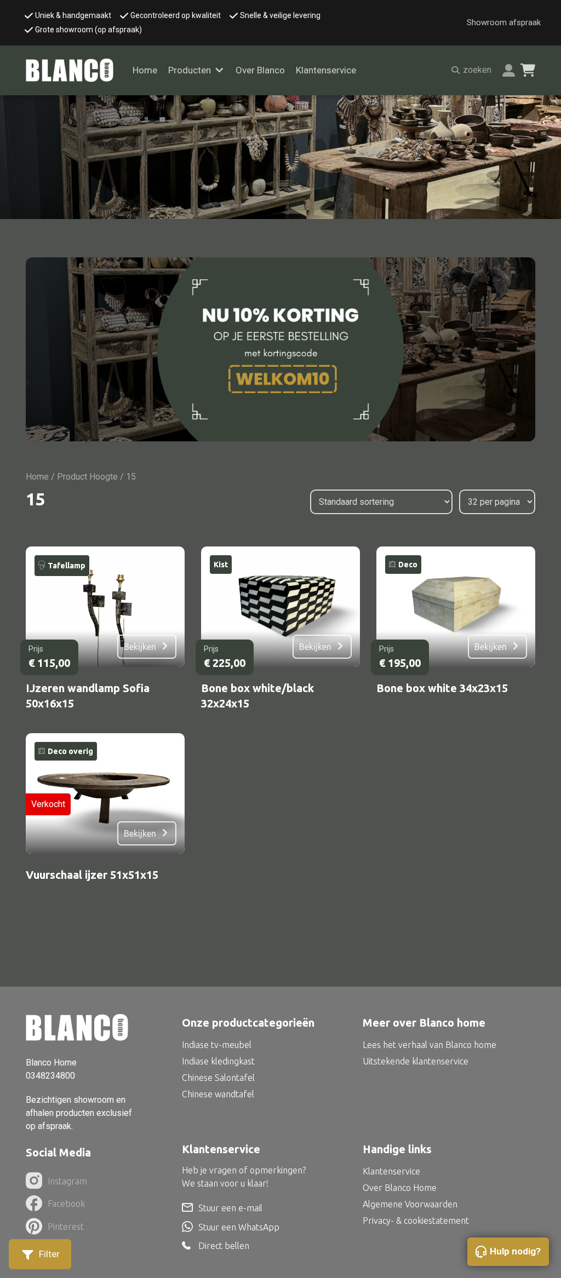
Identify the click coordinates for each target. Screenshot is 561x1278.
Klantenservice (326, 70)
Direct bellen (223, 1246)
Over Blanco (260, 70)
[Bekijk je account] (508, 70)
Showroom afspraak (504, 22)
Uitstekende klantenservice (415, 1061)
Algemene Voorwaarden (410, 1204)
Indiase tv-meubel (216, 1045)
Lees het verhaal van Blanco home (429, 1045)
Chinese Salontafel (218, 1078)
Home (145, 70)
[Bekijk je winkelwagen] (527, 70)
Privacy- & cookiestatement (416, 1220)
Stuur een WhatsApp (238, 1227)
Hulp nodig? (515, 1251)
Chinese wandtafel (218, 1094)
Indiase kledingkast (218, 1061)
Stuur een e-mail (230, 1208)
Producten (189, 70)
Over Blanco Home (400, 1188)
